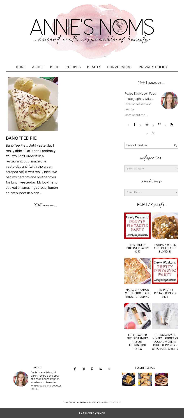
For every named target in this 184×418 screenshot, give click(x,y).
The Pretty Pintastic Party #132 (165, 293)
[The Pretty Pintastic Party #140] (137, 226)
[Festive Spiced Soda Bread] (161, 379)
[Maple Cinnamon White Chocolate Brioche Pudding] (137, 271)
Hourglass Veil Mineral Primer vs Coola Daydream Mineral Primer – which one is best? (165, 341)
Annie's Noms (92, 30)
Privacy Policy (111, 402)
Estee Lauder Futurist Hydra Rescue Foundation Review (137, 341)
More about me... (136, 115)
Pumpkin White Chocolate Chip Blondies (165, 248)
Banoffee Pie (21, 138)
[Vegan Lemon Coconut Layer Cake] (128, 379)
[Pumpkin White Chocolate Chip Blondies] (165, 226)
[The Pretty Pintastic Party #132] (165, 271)
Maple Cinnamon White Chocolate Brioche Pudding (137, 293)
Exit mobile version (92, 413)
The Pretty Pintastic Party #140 (137, 248)
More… (35, 388)
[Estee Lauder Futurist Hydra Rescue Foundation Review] (137, 316)
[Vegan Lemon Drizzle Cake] (145, 379)
